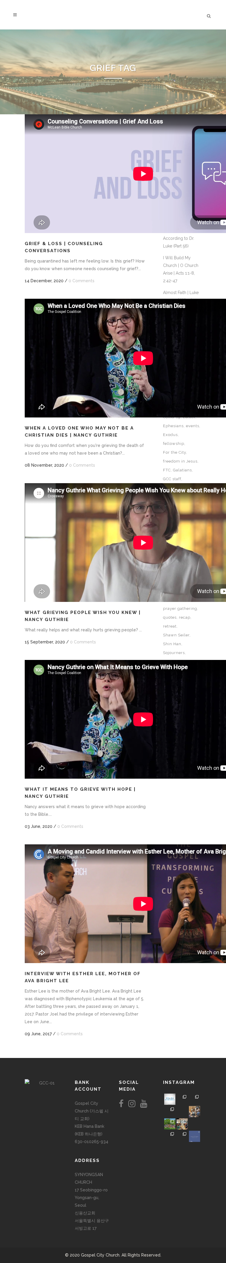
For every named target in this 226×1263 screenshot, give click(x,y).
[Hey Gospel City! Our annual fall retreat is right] (182, 1111)
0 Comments (81, 280)
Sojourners (174, 653)
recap (184, 617)
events (192, 426)
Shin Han (172, 644)
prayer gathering (180, 608)
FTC (167, 470)
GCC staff (172, 479)
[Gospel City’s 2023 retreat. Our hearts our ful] (169, 1111)
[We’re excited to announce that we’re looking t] (169, 1099)
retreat (170, 626)
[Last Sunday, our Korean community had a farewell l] (194, 1111)
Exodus (170, 434)
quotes (170, 617)
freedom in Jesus (180, 461)
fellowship (173, 443)
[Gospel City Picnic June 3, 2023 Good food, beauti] (169, 1124)
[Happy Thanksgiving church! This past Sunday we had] (182, 1099)
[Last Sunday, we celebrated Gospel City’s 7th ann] (182, 1136)
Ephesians (173, 426)
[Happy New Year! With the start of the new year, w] (194, 1136)
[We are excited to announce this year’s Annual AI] (194, 1124)
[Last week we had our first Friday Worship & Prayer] (169, 1136)
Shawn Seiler (176, 635)
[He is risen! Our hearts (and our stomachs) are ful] (182, 1124)
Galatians (182, 470)
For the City (174, 452)
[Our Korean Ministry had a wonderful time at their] (194, 1099)
